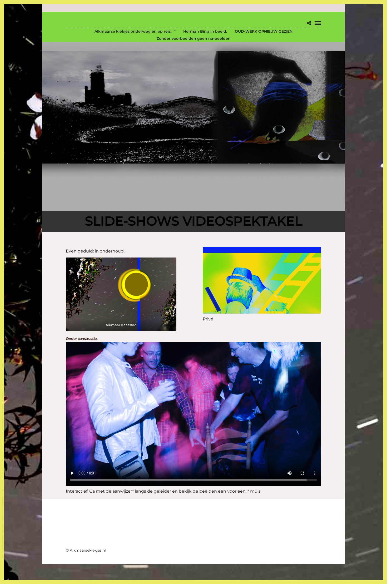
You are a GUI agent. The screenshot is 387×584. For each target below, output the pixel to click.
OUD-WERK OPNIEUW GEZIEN (263, 31)
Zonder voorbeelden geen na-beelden (194, 38)
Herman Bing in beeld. (205, 31)
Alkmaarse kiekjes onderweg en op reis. (133, 31)
